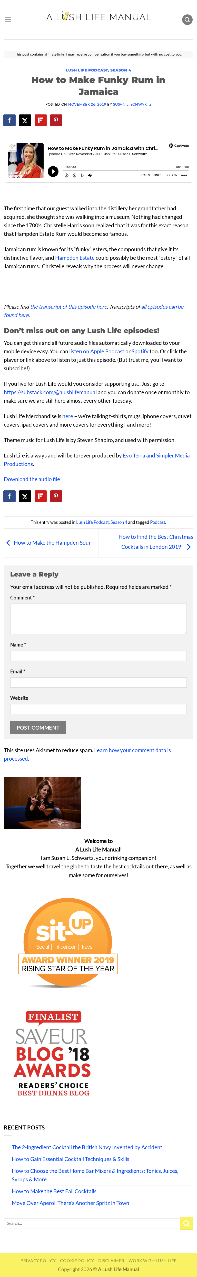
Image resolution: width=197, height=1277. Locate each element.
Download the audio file (32, 479)
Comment (22, 597)
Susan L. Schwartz (132, 104)
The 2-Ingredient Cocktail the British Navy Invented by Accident (87, 1147)
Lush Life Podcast (87, 70)
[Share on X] (25, 120)
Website (19, 698)
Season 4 (120, 70)
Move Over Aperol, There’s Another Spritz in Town (70, 1203)
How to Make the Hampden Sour (52, 542)
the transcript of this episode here (68, 306)
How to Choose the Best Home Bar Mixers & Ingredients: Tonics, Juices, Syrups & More (95, 1175)
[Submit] (186, 1223)
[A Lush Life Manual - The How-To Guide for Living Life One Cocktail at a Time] (98, 19)
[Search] (187, 19)
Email (17, 671)
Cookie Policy (77, 1260)
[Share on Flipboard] (41, 120)
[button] (8, 19)
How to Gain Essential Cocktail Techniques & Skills (70, 1159)
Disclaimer (111, 1260)
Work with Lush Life (152, 1260)
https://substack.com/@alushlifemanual (50, 392)
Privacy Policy (38, 1260)
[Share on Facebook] (10, 120)
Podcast (157, 522)
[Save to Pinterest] (56, 120)
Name (18, 645)
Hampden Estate (75, 258)
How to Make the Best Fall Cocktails (54, 1191)
